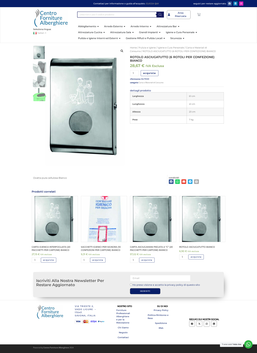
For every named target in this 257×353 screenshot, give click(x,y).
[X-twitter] (199, 324)
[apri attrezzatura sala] (133, 32)
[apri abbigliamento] (98, 26)
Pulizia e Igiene (147, 47)
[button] (122, 51)
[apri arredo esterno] (124, 26)
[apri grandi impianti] (160, 32)
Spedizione (161, 323)
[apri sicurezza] (183, 38)
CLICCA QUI (152, 3)
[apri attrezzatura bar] (179, 26)
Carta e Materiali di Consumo (151, 82)
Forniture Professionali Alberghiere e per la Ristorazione (123, 316)
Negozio (123, 332)
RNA (161, 328)
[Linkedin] (214, 324)
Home (133, 47)
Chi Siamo (123, 327)
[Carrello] (198, 14)
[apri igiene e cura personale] (196, 32)
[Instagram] (241, 3)
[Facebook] (230, 3)
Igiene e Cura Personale (171, 47)
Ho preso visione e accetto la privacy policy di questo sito (166, 284)
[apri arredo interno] (150, 26)
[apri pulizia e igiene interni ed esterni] (120, 38)
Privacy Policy (161, 310)
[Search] (160, 15)
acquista (149, 73)
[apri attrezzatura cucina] (104, 32)
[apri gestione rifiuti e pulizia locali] (164, 38)
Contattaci (123, 337)
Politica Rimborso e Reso (158, 317)
